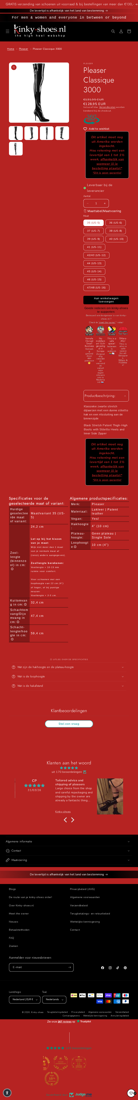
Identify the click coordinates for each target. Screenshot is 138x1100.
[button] (8, 31)
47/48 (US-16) (96, 287)
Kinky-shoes (37, 1012)
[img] (69, 768)
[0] (131, 1093)
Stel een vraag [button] (69, 724)
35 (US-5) (93, 222)
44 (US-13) (94, 263)
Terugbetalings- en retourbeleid (90, 913)
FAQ (11, 938)
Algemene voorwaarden (85, 897)
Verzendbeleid (79, 905)
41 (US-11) (94, 247)
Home (10, 49)
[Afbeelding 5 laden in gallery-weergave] (16, 148)
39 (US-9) (93, 239)
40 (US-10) (116, 239)
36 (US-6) (115, 222)
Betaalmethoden (19, 930)
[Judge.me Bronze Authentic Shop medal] (61, 1063)
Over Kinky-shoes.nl (21, 905)
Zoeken (13, 946)
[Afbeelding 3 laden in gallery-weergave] (47, 133)
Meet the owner (19, 913)
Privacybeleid (78, 1012)
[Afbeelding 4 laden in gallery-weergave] (62, 133)
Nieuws (13, 921)
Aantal (87, 196)
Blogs (12, 889)
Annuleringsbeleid (120, 1015)
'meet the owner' (107, 322)
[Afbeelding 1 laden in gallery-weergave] (16, 133)
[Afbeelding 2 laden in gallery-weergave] (31, 133)
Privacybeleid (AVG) (82, 889)
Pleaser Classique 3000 (47, 49)
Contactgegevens (71, 1015)
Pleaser (23, 49)
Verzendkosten (107, 107)
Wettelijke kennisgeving (85, 921)
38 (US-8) (115, 231)
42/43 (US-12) (96, 255)
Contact (75, 930)
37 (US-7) (93, 231)
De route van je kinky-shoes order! (30, 897)
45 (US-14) (94, 271)
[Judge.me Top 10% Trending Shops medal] (52, 1079)
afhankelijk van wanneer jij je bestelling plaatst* (108, 166)
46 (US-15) (94, 279)
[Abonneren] (69, 967)
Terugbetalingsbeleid (57, 1012)
